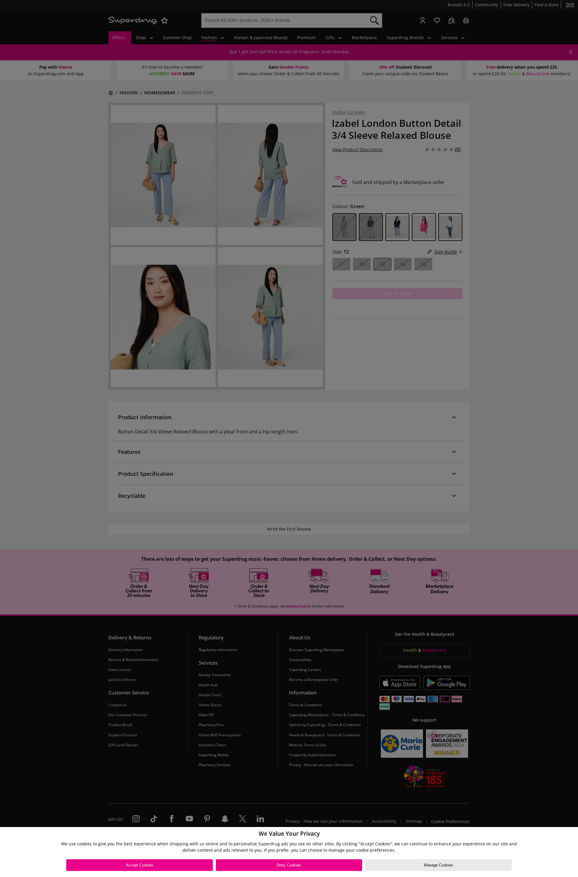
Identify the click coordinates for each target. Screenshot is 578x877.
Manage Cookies (438, 865)
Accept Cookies (140, 865)
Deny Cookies (289, 865)
